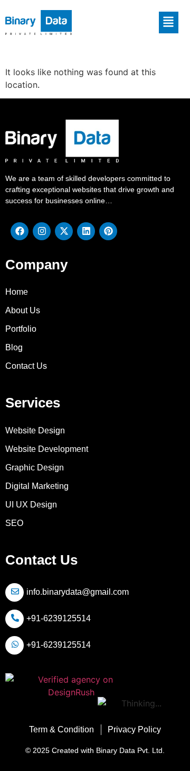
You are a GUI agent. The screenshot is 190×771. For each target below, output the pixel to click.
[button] (168, 22)
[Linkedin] (86, 231)
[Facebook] (19, 231)
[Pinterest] (108, 231)
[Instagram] (42, 231)
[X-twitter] (64, 231)
